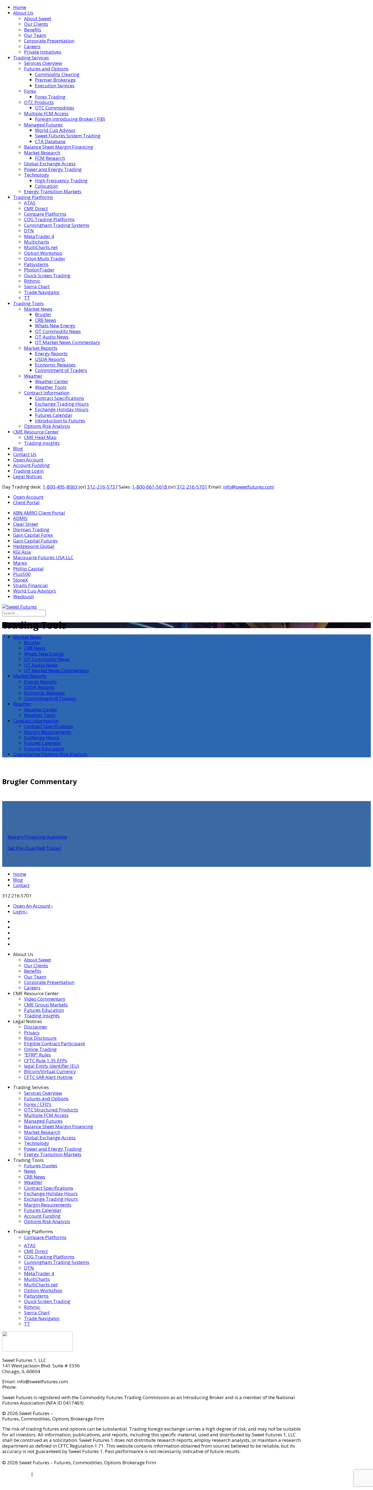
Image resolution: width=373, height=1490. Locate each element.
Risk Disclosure (40, 1038)
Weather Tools (50, 387)
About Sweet (37, 18)
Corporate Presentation (49, 40)
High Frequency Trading (61, 180)
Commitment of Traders (61, 370)
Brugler (43, 314)
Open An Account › (33, 906)
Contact (21, 885)
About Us (23, 13)
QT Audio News (52, 337)
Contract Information (46, 392)
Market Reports (40, 348)
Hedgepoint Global (33, 546)
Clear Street (25, 524)
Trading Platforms (33, 197)
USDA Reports (50, 359)
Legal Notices (27, 476)
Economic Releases (55, 365)
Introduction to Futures (60, 420)
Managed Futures (43, 125)
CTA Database (50, 141)
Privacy (32, 1032)
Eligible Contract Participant (54, 1043)
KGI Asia (22, 552)
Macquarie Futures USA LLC (43, 557)
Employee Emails (53, 1474)
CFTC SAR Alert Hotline (48, 1077)
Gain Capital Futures (35, 541)
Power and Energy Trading (53, 169)
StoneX (20, 580)
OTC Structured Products (51, 1110)
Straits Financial (30, 585)
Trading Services (31, 57)
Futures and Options (46, 68)
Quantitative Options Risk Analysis (50, 754)
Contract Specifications (59, 398)
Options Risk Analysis (47, 426)
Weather (33, 376)
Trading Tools (28, 303)
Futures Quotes (40, 1165)
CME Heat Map (40, 437)
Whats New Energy (55, 325)
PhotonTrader (39, 270)
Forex (30, 91)
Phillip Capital (28, 568)
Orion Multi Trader (44, 258)
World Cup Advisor (55, 130)
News (30, 1171)
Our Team (35, 35)
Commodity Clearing (57, 74)
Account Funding (31, 465)
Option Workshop (43, 253)
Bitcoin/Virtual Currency (50, 1071)
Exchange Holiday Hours (61, 409)
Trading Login (28, 471)
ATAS (29, 203)
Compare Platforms (45, 214)
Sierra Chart (37, 286)
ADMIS (20, 518)
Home (19, 7)
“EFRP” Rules (37, 1055)
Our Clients (36, 24)
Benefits (32, 30)
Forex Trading (50, 97)
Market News (38, 309)
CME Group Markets (46, 1004)
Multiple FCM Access (46, 113)
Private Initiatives (42, 52)
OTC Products (39, 102)
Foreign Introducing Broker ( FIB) (70, 119)
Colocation (46, 186)
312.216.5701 (32, 1387)
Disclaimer (35, 1027)
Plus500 (22, 574)
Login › (20, 911)
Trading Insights (42, 443)
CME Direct (36, 208)
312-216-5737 (102, 487)
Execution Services (55, 85)
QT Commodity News (58, 331)
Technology (36, 175)
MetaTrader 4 (39, 236)
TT (27, 297)
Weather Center (51, 381)
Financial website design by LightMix (42, 1485)
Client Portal (26, 502)
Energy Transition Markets (52, 191)
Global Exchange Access (50, 163)
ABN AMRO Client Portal (39, 513)
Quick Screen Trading (47, 275)
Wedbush (23, 596)
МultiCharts (37, 1279)
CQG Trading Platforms (49, 219)
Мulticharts (36, 242)
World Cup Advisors (34, 591)
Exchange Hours (41, 737)
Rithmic (32, 281)
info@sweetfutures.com (248, 487)
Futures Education (44, 749)
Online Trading (40, 1049)
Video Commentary (45, 999)
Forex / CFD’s (37, 1104)
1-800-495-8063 (61, 487)
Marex (20, 563)
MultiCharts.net (41, 247)
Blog (18, 448)
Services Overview (43, 63)
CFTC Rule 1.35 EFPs (45, 1060)
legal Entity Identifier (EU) (51, 1066)
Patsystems (36, 264)
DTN (29, 230)
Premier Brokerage (55, 80)
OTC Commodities (54, 108)
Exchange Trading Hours (62, 404)
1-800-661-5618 (150, 487)
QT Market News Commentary (67, 342)
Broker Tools (16, 1474)
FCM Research (50, 158)
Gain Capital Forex (33, 535)
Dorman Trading (31, 529)
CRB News (45, 320)
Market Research (42, 152)
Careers (32, 46)
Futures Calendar (53, 415)
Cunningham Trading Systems (56, 225)
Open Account (28, 460)
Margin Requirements (47, 732)
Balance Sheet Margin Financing (58, 147)
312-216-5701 (192, 487)
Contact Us (24, 454)
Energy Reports (51, 353)
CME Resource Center (36, 432)
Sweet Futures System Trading (67, 135)
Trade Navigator (42, 292)
